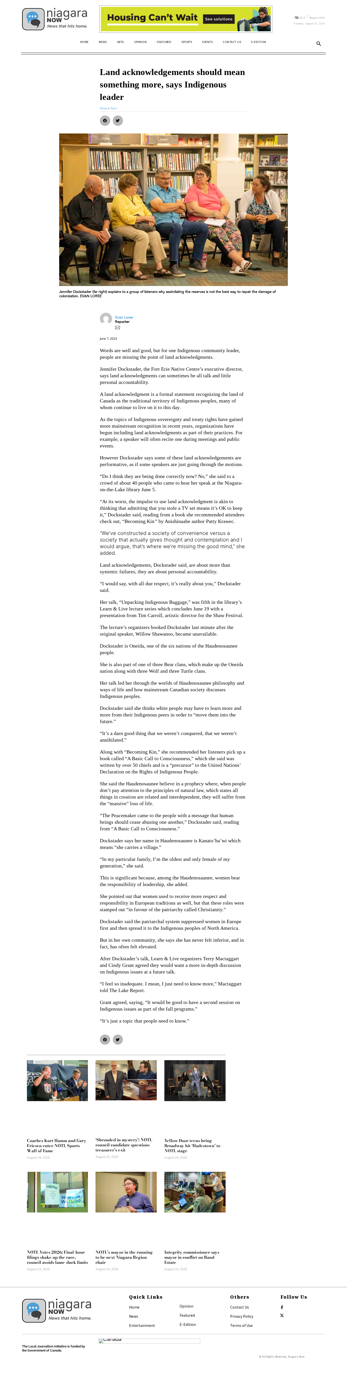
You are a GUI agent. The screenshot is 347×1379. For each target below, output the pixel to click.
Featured (187, 1315)
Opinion (186, 1306)
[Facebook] (282, 1307)
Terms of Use (241, 1325)
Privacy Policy (241, 1316)
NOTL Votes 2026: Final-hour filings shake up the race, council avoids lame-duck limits (57, 1257)
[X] (282, 1316)
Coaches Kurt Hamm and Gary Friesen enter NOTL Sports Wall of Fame (56, 1145)
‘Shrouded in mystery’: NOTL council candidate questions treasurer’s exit (124, 1145)
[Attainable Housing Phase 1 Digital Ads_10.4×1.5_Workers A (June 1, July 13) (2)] (186, 19)
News (133, 1316)
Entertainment (142, 1325)
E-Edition (188, 1324)
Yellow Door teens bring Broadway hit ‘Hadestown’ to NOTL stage (192, 1145)
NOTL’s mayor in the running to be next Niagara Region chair (124, 1257)
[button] (319, 44)
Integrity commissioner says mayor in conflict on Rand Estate (191, 1257)
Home (134, 1307)
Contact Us (239, 1307)
